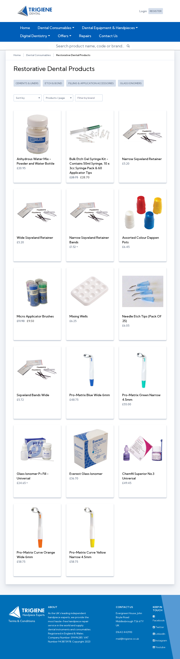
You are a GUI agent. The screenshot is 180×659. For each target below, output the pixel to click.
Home (25, 27)
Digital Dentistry (33, 36)
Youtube (160, 647)
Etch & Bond (53, 83)
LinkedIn (160, 633)
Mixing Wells (78, 316)
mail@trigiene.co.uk (127, 638)
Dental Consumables (54, 28)
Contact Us (108, 36)
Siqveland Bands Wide (33, 395)
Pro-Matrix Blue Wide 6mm (89, 395)
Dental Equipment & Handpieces (108, 28)
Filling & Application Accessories (91, 83)
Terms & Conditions (21, 621)
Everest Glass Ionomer (85, 474)
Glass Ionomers (131, 83)
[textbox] (89, 98)
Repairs (85, 36)
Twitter (159, 627)
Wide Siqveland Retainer (35, 238)
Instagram (161, 640)
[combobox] (89, 97)
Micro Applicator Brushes (35, 316)
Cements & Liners (27, 83)
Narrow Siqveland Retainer (142, 159)
